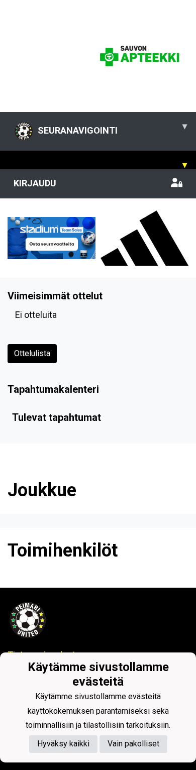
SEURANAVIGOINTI (112, 128)
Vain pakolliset (133, 743)
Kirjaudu (35, 183)
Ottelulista (32, 353)
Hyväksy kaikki (63, 743)
